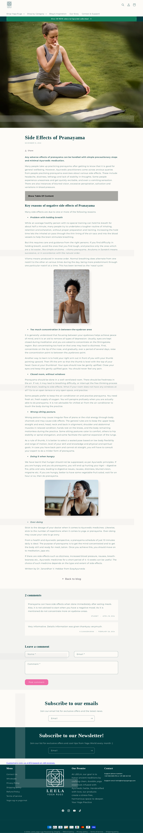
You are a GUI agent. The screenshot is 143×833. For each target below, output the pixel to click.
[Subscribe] (92, 718)
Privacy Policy (13, 783)
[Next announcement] (136, 18)
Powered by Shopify (52, 832)
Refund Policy (13, 792)
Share (30, 150)
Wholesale (11, 779)
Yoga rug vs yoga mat (16, 800)
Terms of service (14, 796)
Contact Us (11, 774)
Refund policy (68, 832)
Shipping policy (13, 787)
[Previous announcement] (6, 18)
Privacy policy (82, 832)
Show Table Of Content (41, 196)
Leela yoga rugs (37, 832)
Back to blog (73, 578)
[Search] (123, 5)
